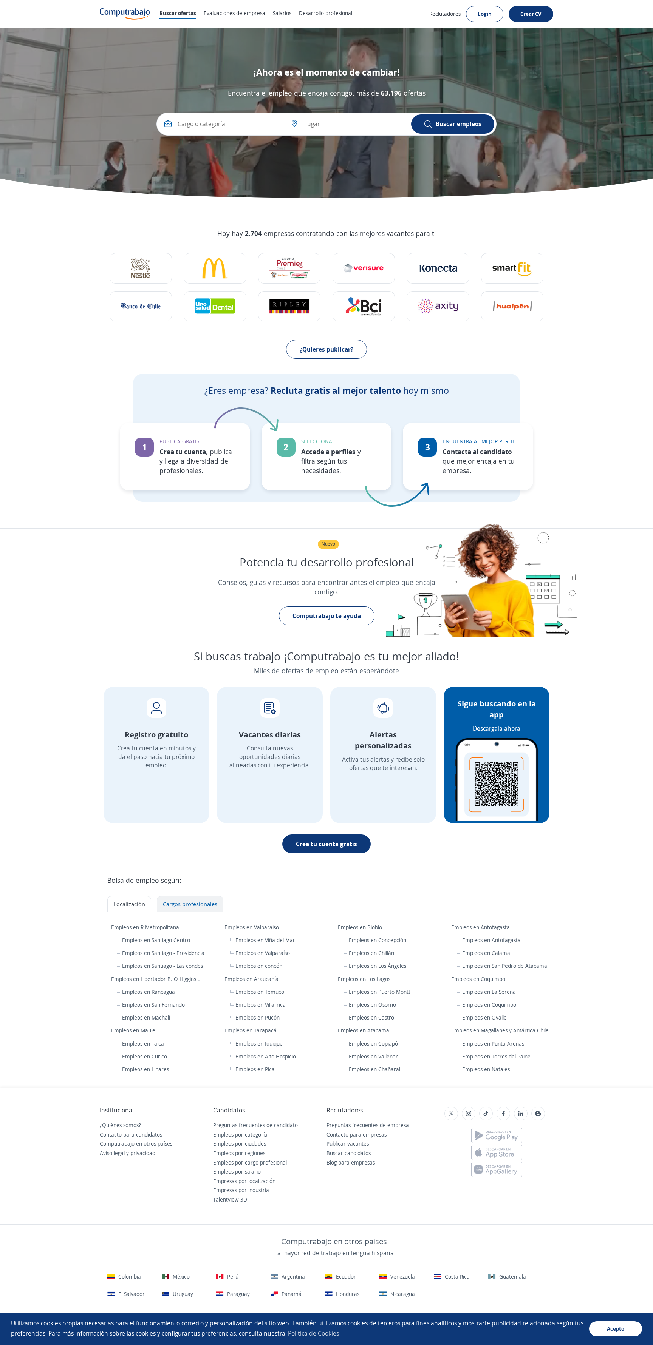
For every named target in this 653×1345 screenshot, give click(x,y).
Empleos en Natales (486, 1069)
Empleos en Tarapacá (251, 1030)
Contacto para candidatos (131, 1134)
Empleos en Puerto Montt (379, 991)
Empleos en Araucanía (252, 979)
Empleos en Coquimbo (479, 979)
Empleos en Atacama (364, 1030)
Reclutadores (445, 13)
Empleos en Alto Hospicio (265, 1056)
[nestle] (141, 268)
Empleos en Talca (143, 1043)
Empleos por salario (237, 1171)
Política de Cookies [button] (313, 1333)
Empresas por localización (244, 1181)
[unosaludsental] (215, 306)
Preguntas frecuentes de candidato (255, 1125)
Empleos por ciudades (239, 1143)
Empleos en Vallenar (373, 1056)
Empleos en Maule (134, 1030)
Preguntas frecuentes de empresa (367, 1125)
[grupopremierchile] (289, 268)
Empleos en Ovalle (484, 1017)
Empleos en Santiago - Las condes (162, 965)
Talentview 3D (230, 1199)
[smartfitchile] (512, 268)
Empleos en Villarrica (260, 1004)
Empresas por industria (241, 1190)
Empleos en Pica (255, 1069)
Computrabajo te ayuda (326, 616)
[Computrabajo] (125, 14)
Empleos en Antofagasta (481, 927)
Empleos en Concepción (377, 940)
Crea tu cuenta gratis (326, 844)
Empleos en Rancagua (148, 991)
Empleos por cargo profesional (250, 1162)
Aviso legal (112, 1153)
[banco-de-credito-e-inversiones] (364, 306)
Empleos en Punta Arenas (493, 1043)
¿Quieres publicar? (326, 349)
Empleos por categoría (240, 1134)
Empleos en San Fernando (153, 1004)
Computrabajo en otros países (136, 1143)
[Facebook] (503, 1113)
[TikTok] (486, 1113)
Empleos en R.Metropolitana (146, 927)
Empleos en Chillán (371, 952)
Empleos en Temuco (259, 991)
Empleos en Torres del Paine (496, 1056)
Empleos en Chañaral (374, 1069)
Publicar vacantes (347, 1143)
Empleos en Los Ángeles (377, 965)
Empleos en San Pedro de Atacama (504, 965)
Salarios (282, 13)
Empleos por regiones (239, 1153)
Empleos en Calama (486, 952)
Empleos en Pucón (257, 1017)
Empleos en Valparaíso (252, 927)
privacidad (142, 1153)
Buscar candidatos (348, 1153)
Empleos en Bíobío (361, 927)
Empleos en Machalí (146, 1017)
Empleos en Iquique (259, 1043)
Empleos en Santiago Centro (156, 940)
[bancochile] (141, 306)
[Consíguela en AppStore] (496, 1152)
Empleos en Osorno (372, 1004)
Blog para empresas (350, 1162)
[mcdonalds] (215, 268)
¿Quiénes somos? (120, 1125)
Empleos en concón (258, 965)
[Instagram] (468, 1113)
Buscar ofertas (177, 13)
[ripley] (289, 306)
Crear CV (531, 13)
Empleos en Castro (371, 1017)
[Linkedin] (520, 1113)
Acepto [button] (615, 1328)
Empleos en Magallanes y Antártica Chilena (503, 1030)
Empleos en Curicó (144, 1056)
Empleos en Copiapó (373, 1043)
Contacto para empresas (356, 1134)
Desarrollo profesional (325, 13)
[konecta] (438, 268)
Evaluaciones (234, 13)
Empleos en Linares (145, 1069)
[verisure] (364, 268)
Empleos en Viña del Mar (265, 940)
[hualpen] (512, 306)
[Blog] (538, 1113)
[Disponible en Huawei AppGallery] (496, 1169)
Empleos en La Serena (489, 991)
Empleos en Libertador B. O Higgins (154, 979)
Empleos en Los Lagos (365, 979)
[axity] (438, 306)
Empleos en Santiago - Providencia (163, 952)
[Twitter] (451, 1113)
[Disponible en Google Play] (496, 1135)
